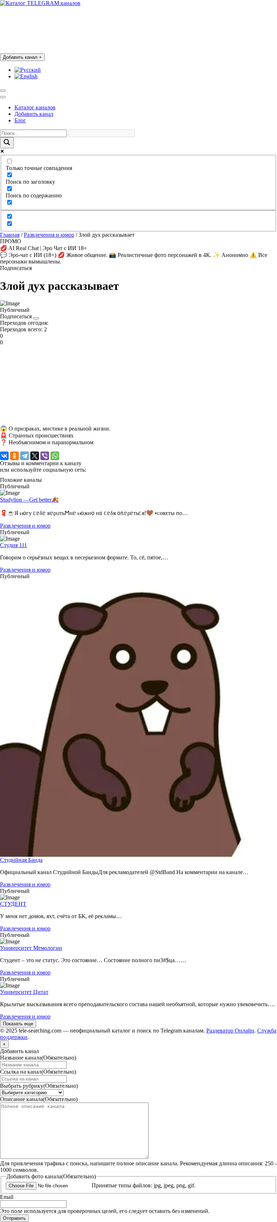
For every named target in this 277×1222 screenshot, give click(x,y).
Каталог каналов (35, 107)
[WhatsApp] (54, 455)
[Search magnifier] (7, 142)
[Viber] (44, 455)
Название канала (38, 1058)
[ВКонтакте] (4, 455)
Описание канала (39, 1099)
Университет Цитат (24, 992)
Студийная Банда (21, 860)
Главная (9, 235)
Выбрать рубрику (39, 1086)
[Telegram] (24, 455)
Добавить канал (22, 57)
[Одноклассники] (14, 455)
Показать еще (18, 1023)
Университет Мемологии (31, 948)
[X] (34, 455)
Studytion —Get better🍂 (29, 500)
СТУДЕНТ (13, 904)
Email (6, 1197)
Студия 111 (13, 545)
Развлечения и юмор (49, 235)
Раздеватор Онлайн (230, 1030)
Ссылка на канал (38, 1072)
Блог (20, 120)
